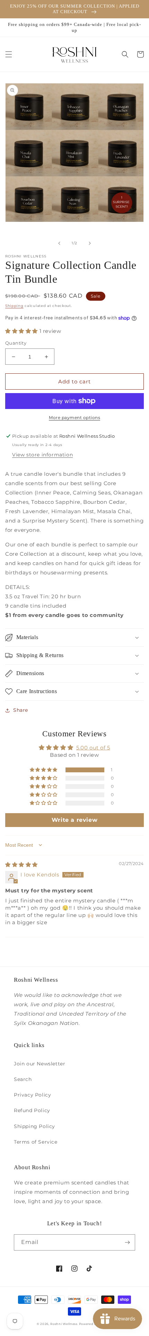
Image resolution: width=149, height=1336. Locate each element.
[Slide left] (59, 243)
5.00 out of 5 (93, 747)
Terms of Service (36, 1142)
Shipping (14, 305)
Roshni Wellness (64, 1324)
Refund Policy (32, 1110)
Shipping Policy (34, 1126)
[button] (8, 54)
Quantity (15, 343)
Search (23, 1079)
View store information (42, 455)
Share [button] (20, 710)
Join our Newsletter (39, 1064)
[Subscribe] (127, 1242)
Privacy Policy (32, 1095)
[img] (21, 864)
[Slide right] (89, 243)
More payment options (74, 417)
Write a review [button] (74, 820)
